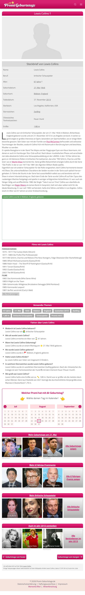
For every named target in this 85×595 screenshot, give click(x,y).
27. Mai (37, 88)
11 (15, 414)
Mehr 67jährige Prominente (42, 465)
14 (26, 414)
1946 (43, 88)
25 (15, 421)
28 (26, 421)
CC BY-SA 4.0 (63, 568)
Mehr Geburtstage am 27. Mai (42, 435)
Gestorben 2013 (62, 311)
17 (12, 417)
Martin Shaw (17, 162)
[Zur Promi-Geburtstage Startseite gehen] (19, 3)
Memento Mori (34, 586)
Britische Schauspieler (23, 315)
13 (23, 414)
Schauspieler (42, 315)
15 (5, 417)
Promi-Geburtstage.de (45, 581)
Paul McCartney (53, 141)
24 (12, 421)
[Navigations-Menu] (81, 4)
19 (19, 417)
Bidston (37, 94)
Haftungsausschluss (47, 584)
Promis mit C (57, 315)
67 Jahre (37, 82)
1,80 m (37, 126)
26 (19, 421)
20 (23, 417)
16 (8, 417)
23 (8, 421)
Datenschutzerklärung (27, 584)
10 (12, 414)
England (44, 94)
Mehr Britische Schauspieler (42, 495)
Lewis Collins (27, 566)
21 (26, 417)
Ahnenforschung (50, 586)
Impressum (62, 584)
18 (15, 417)
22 (5, 421)
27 (23, 421)
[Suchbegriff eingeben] (75, 4)
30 (8, 424)
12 (19, 414)
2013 (48, 100)
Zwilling (37, 111)
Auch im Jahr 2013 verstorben (43, 526)
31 (12, 424)
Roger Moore (20, 185)
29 (5, 424)
